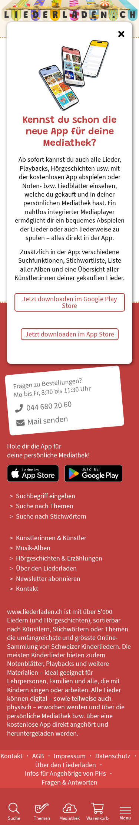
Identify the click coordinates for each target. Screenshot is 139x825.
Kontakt (27, 588)
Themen (42, 818)
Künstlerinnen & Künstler (51, 537)
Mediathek (69, 818)
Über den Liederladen (46, 568)
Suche (14, 818)
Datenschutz (112, 756)
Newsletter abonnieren (48, 578)
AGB (38, 756)
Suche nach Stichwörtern (51, 516)
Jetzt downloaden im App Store (69, 334)
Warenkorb (97, 818)
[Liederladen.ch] (69, 14)
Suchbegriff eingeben (45, 496)
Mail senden (47, 420)
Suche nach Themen (44, 506)
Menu (125, 818)
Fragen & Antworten (69, 782)
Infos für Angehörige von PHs (65, 773)
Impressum (70, 756)
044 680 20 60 (48, 406)
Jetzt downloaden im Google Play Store (69, 302)
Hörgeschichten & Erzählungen (59, 558)
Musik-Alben (33, 547)
